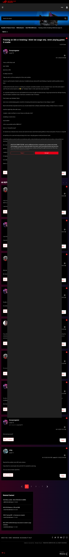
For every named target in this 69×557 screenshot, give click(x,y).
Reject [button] (22, 153)
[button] (5, 172)
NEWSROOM (16, 538)
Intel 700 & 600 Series (31, 27)
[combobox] (34, 18)
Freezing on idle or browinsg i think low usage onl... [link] (50, 27)
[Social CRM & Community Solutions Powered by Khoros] (63, 553)
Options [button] (4, 31)
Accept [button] (47, 153)
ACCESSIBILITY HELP (26, 538)
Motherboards (20, 27)
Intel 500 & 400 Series (8, 527)
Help (62, 7)
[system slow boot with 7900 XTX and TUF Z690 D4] (66, 182)
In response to (17, 425)
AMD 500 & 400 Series (8, 502)
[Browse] (3, 7)
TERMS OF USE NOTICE (29, 543)
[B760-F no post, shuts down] (63, 182)
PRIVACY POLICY (38, 543)
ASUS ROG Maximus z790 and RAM (11, 507)
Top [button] (4, 553)
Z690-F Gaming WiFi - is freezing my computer (14, 515)
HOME (10, 538)
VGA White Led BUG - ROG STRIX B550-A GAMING (14, 500)
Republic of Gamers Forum (8, 27)
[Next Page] (47, 487)
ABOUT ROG (4, 538)
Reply (62, 173)
